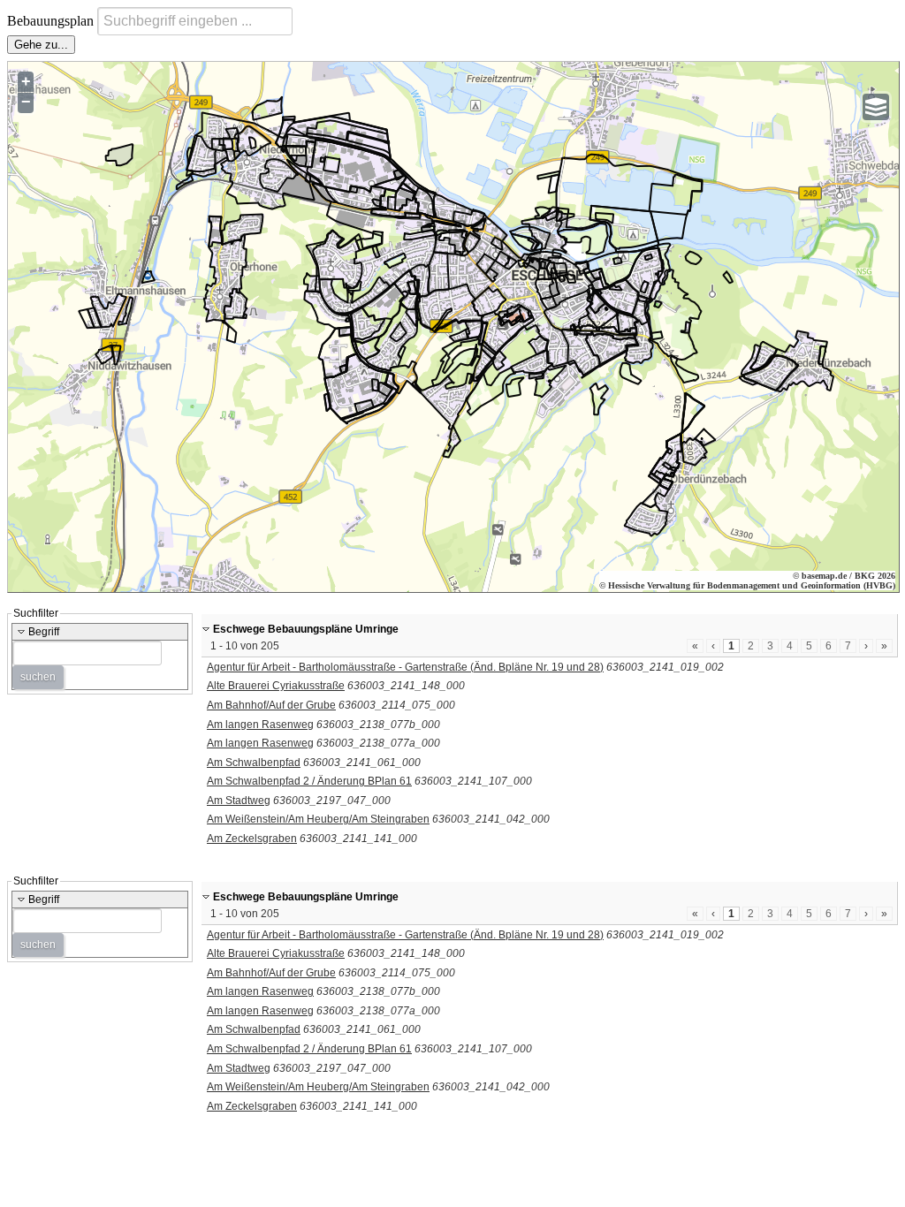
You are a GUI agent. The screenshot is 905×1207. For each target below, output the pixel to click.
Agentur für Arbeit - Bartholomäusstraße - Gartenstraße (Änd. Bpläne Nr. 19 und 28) (405, 667)
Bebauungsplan (52, 20)
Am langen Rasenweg (260, 724)
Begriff (42, 632)
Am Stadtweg (238, 800)
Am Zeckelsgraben (252, 838)
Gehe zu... (41, 44)
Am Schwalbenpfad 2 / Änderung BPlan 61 (309, 781)
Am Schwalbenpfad (253, 762)
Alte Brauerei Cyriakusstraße (276, 685)
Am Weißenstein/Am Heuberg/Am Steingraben (318, 819)
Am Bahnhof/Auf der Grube (271, 705)
